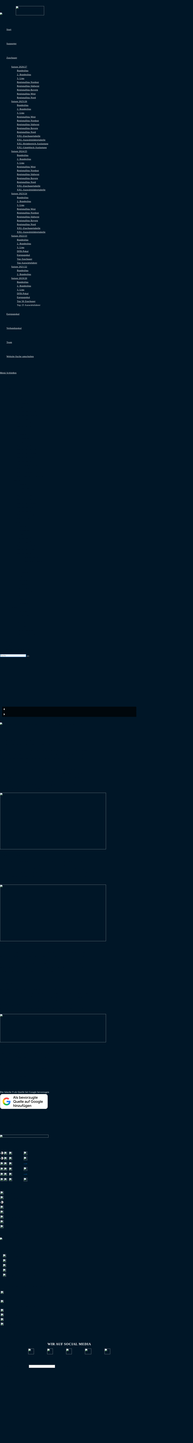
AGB (90, 1361)
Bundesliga (31, 744)
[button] (69, 709)
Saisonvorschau (47, 744)
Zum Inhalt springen (10, 2)
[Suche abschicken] (28, 656)
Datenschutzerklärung (75, 1361)
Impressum (56, 1361)
